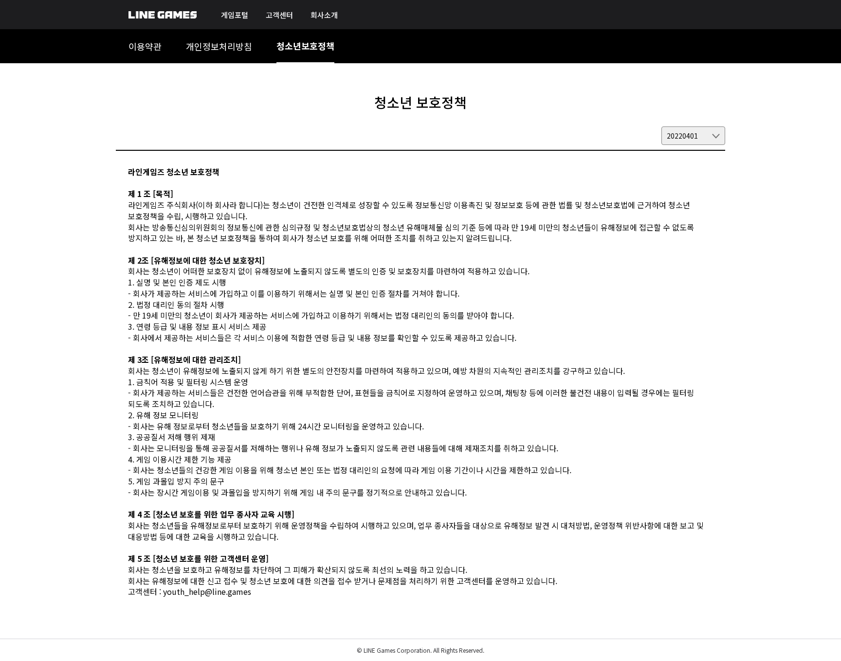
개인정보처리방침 (219, 46)
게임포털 (234, 15)
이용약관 (145, 46)
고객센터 (279, 15)
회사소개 (324, 15)
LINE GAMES (162, 14)
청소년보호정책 (305, 45)
